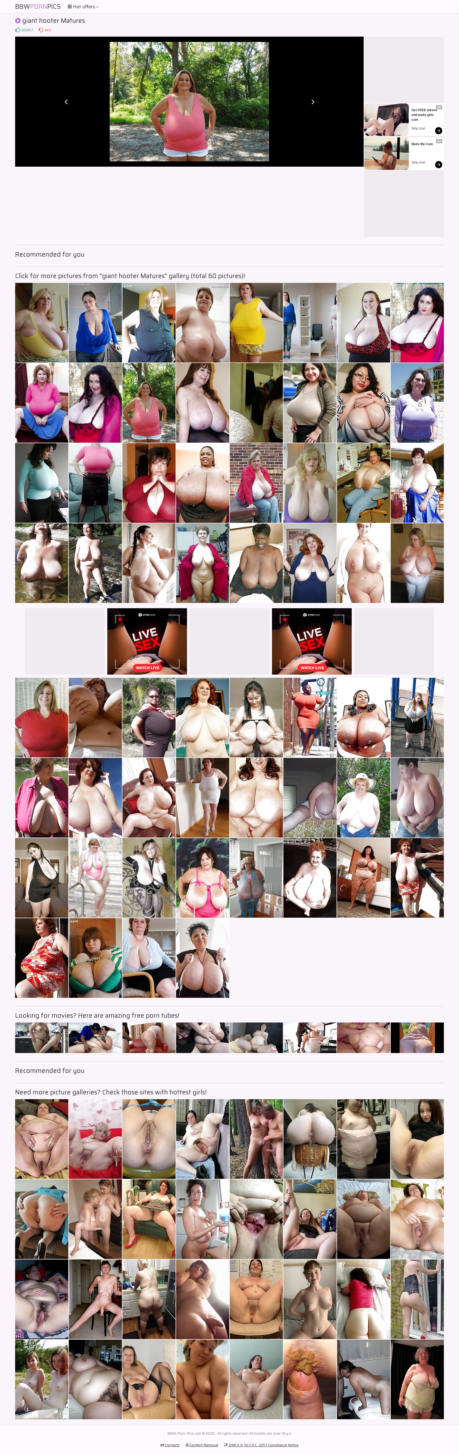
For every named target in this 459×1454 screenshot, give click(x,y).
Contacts (172, 1445)
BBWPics (38, 7)
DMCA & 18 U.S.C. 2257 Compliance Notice (263, 1445)
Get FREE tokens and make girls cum (424, 115)
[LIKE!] (17, 30)
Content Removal (203, 1445)
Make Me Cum (422, 144)
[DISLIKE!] (41, 30)
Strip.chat (418, 128)
